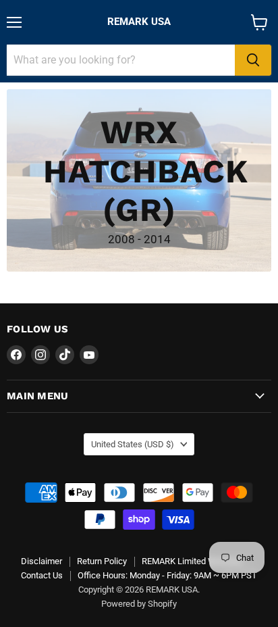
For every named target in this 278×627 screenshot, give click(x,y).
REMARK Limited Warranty (192, 561)
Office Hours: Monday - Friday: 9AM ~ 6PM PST (167, 575)
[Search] (253, 60)
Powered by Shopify (139, 604)
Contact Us (42, 575)
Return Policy (102, 561)
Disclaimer (41, 561)
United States (132, 444)
